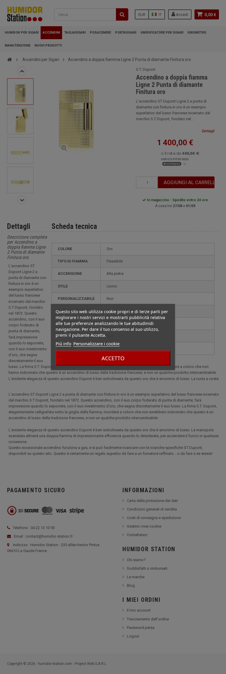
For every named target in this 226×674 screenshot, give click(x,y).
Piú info (63, 343)
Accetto (113, 358)
